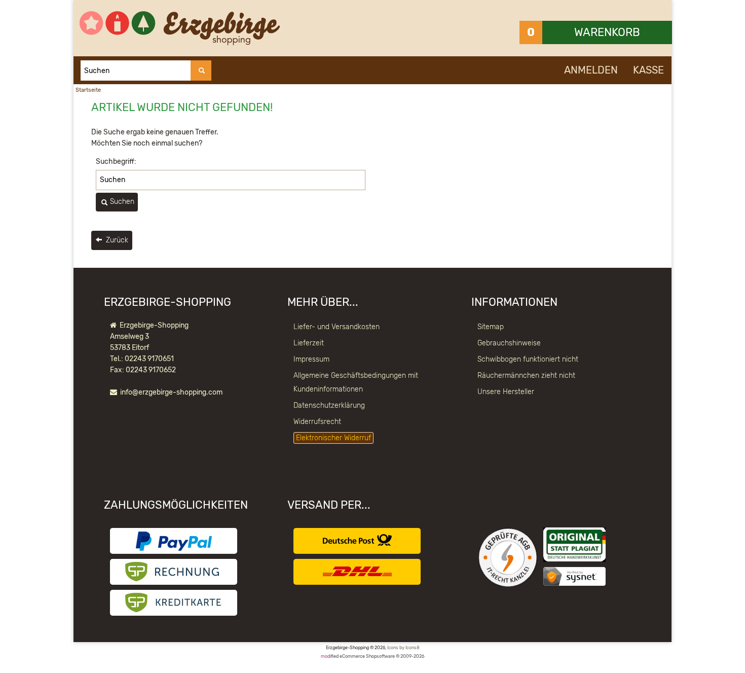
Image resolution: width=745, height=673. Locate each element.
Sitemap (490, 327)
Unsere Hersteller (505, 391)
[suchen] (201, 70)
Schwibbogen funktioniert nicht (527, 359)
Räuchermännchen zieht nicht (526, 375)
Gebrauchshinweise (509, 343)
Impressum (311, 359)
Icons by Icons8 (403, 647)
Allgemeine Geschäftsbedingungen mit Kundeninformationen (355, 382)
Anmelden (591, 70)
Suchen (121, 201)
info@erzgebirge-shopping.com (171, 392)
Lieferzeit (308, 343)
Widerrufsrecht (317, 421)
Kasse (648, 70)
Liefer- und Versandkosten (336, 327)
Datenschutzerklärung (329, 405)
